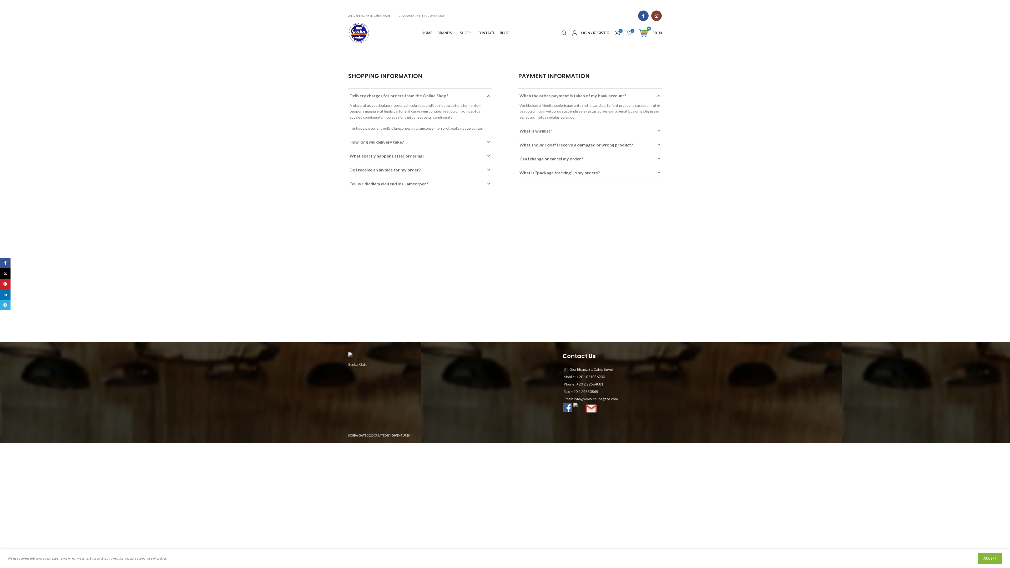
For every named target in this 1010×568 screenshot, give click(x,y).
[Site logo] (358, 32)
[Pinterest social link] (5, 284)
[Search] (564, 33)
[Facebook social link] (643, 16)
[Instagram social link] (656, 16)
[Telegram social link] (5, 305)
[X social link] (5, 273)
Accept (990, 558)
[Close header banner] (1003, 5)
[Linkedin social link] (5, 294)
